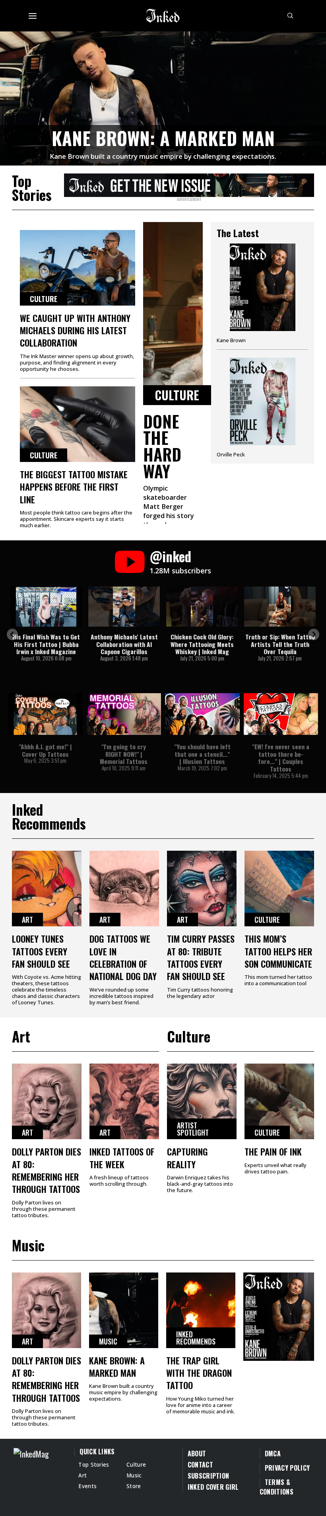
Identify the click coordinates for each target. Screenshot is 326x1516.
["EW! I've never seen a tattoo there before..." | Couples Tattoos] (281, 714)
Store (133, 1486)
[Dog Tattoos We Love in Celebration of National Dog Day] (124, 888)
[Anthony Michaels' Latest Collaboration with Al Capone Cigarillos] (124, 607)
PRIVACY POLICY (287, 1468)
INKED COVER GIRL (213, 1487)
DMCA (273, 1453)
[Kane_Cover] (189, 184)
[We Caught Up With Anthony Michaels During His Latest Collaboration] (77, 268)
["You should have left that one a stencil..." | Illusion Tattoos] (202, 714)
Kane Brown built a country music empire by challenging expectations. (163, 156)
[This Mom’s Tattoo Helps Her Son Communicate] (279, 888)
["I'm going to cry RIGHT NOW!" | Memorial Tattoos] (124, 714)
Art (27, 919)
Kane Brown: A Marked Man (163, 138)
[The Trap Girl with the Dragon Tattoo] (200, 1310)
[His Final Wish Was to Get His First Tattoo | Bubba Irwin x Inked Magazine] (46, 607)
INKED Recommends (195, 1337)
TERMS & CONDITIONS (276, 1487)
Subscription (208, 1476)
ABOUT (197, 1453)
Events (87, 1486)
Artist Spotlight (193, 1129)
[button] (12, 634)
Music (108, 1341)
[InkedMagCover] (278, 1315)
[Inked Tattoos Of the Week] (124, 1101)
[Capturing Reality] (202, 1101)
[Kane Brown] (262, 296)
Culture (43, 299)
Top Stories (93, 1464)
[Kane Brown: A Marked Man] (163, 97)
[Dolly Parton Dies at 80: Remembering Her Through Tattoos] (47, 1101)
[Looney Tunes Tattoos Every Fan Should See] (47, 888)
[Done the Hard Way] (173, 313)
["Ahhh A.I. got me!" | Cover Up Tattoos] (45, 714)
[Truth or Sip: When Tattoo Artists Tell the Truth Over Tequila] (280, 607)
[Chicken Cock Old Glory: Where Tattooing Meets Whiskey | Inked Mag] (202, 607)
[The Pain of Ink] (279, 1101)
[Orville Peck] (262, 408)
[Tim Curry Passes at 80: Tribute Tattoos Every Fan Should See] (202, 888)
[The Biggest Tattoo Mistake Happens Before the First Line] (77, 424)
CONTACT (200, 1464)
